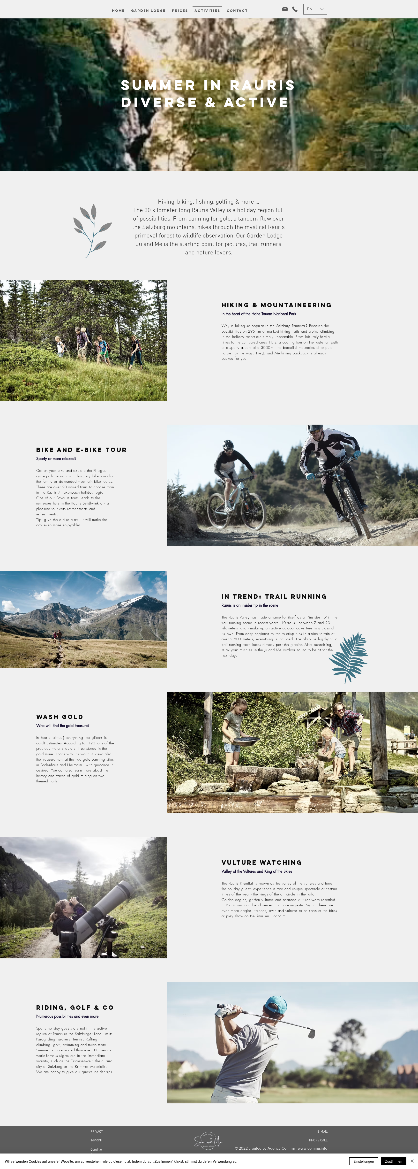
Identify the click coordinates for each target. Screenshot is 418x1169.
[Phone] (295, 9)
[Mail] (285, 9)
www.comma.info (312, 1148)
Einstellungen (363, 1161)
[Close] (412, 1161)
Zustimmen (393, 1161)
